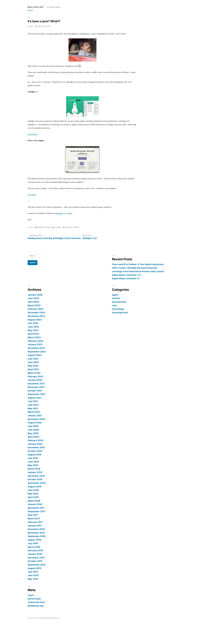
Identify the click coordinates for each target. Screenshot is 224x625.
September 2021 (36, 394)
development (119, 302)
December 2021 (36, 383)
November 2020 (36, 419)
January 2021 (35, 415)
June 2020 (33, 429)
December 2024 (36, 312)
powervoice (69, 227)
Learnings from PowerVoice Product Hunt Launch (138, 271)
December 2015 (36, 557)
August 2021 (34, 397)
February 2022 (35, 376)
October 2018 (35, 479)
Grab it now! (33, 134)
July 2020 (33, 426)
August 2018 (34, 486)
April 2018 (33, 497)
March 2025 (34, 305)
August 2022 (35, 355)
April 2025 (33, 302)
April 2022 (33, 369)
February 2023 (35, 341)
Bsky (70, 213)
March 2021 (34, 412)
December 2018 (36, 476)
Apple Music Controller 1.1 (126, 278)
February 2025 (35, 309)
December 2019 (36, 447)
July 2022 (33, 358)
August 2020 (35, 422)
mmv (31, 26)
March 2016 (34, 547)
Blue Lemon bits (35, 7)
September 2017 (36, 511)
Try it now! (32, 194)
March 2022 (34, 373)
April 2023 (33, 333)
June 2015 (33, 575)
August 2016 (34, 539)
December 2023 (36, 316)
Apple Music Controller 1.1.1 (126, 275)
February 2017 (35, 522)
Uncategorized (120, 312)
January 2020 (35, 444)
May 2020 (33, 433)
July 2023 (33, 323)
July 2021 (33, 401)
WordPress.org (35, 605)
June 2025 (33, 298)
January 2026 (35, 294)
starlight (76, 227)
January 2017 (35, 525)
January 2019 (35, 472)
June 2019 (33, 461)
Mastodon (59, 213)
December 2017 (36, 508)
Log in (31, 595)
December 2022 (36, 348)
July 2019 (33, 458)
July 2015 (33, 571)
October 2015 (35, 561)
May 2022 (33, 365)
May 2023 (33, 330)
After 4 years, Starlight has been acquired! (134, 267)
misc (114, 305)
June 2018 (33, 490)
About (30, 10)
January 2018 (35, 504)
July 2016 (33, 543)
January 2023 (35, 344)
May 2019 (33, 465)
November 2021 (36, 387)
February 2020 (35, 440)
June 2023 (33, 326)
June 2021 (33, 405)
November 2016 (36, 532)
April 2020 (33, 436)
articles (116, 298)
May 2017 (33, 515)
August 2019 (34, 454)
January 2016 (35, 554)
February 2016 (35, 550)
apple (115, 294)
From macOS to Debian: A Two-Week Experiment (138, 264)
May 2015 (33, 579)
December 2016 (36, 529)
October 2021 (35, 390)
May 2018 (33, 493)
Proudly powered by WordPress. (49, 618)
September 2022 (37, 351)
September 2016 (36, 536)
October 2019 (35, 451)
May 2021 (33, 408)
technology (57, 227)
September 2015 (36, 564)
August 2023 (35, 319)
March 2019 (34, 468)
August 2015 (34, 568)
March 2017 (34, 518)
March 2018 (34, 500)
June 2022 (33, 362)
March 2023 (34, 337)
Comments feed (36, 602)
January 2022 (35, 380)
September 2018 (36, 483)
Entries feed (34, 598)
